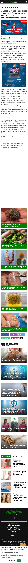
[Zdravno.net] (14, 512)
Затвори (11, 561)
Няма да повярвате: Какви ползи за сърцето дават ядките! (13, 446)
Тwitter (22, 334)
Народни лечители (14, 530)
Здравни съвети (14, 526)
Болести (14, 535)
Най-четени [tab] (6, 456)
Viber (14, 334)
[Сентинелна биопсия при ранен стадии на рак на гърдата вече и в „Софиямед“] (14, 424)
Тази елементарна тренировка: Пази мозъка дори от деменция (19, 473)
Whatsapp (6, 338)
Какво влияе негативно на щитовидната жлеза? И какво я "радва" (19, 463)
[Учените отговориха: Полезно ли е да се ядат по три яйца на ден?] (14, 355)
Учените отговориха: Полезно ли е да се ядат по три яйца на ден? (13, 359)
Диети (14, 531)
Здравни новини (10, 7)
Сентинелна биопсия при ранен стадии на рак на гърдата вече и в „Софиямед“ (13, 428)
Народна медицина (14, 528)
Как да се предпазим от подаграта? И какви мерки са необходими (20, 497)
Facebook (6, 334)
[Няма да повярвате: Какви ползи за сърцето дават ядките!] (14, 442)
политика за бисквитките (8, 555)
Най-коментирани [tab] (17, 456)
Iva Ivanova (4, 38)
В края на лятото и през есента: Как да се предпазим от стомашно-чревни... (20, 485)
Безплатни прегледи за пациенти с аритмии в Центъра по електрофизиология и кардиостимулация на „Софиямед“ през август (13, 392)
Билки (14, 533)
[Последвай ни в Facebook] (14, 517)
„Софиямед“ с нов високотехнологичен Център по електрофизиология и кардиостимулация (13, 410)
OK (19, 561)
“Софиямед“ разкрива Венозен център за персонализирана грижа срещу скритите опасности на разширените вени (13, 375)
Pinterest (16, 338)
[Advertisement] (14, 165)
